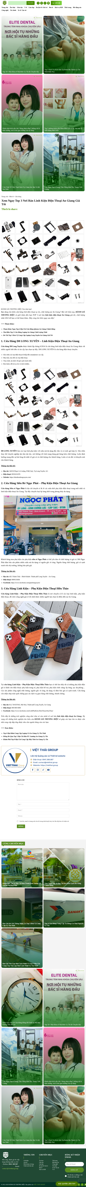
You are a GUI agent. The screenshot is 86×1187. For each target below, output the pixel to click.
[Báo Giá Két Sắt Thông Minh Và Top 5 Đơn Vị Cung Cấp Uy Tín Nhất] (22, 908)
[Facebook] (38, 3)
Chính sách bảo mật (73, 1177)
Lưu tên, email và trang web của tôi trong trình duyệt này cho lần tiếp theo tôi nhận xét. (44, 821)
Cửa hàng (18, 196)
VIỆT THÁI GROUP (45, 750)
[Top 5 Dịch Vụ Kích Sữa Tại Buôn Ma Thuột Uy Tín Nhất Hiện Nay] (64, 45)
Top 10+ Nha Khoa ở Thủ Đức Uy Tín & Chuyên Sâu (21, 72)
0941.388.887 (47, 759)
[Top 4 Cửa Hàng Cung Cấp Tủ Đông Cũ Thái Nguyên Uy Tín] (64, 908)
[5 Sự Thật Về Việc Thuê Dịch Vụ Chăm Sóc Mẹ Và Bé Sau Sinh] (22, 162)
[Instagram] (41, 3)
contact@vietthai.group (47, 762)
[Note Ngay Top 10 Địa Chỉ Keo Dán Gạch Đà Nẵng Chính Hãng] (64, 867)
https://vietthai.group (49, 765)
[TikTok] (45, 3)
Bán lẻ (11, 196)
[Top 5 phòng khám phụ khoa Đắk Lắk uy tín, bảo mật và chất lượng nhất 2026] (64, 104)
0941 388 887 (13, 1164)
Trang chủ (4, 196)
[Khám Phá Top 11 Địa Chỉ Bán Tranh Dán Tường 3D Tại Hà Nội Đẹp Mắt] (22, 867)
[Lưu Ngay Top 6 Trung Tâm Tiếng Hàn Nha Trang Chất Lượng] (64, 162)
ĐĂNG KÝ (74, 1170)
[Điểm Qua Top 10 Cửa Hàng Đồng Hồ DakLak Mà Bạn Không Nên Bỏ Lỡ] (22, 998)
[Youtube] (48, 3)
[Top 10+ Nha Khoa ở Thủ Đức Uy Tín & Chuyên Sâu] (22, 45)
